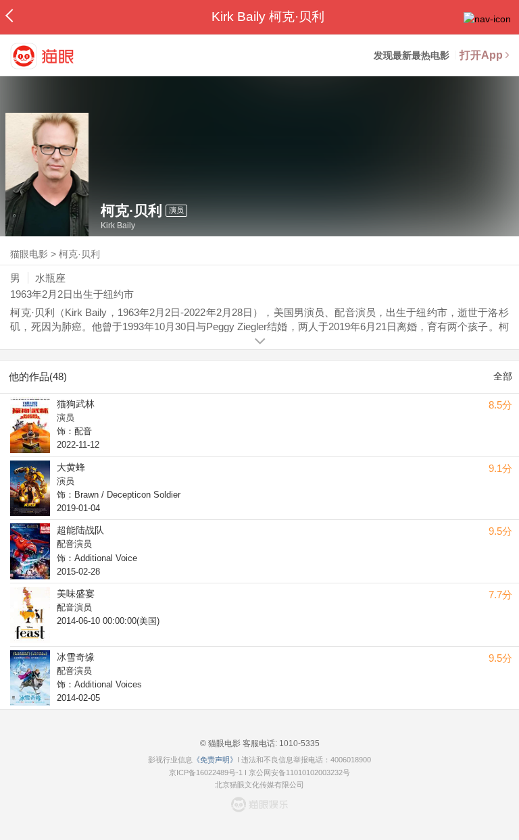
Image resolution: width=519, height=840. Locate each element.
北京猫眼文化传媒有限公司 (259, 785)
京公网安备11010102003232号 (299, 772)
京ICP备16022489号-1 (206, 772)
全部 (502, 376)
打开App (481, 55)
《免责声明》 (215, 760)
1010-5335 (298, 743)
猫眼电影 (29, 253)
